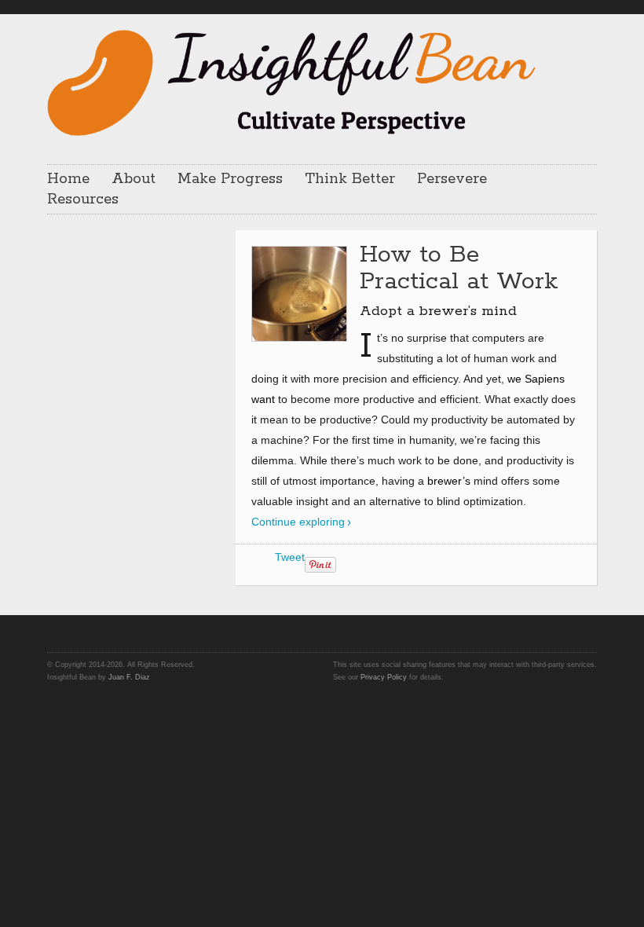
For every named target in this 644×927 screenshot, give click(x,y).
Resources (83, 199)
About (134, 179)
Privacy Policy (383, 677)
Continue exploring (298, 521)
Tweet (290, 557)
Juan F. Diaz (129, 677)
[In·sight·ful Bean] (291, 81)
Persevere (452, 179)
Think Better (350, 179)
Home (68, 179)
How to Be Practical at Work (459, 268)
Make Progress (230, 179)
